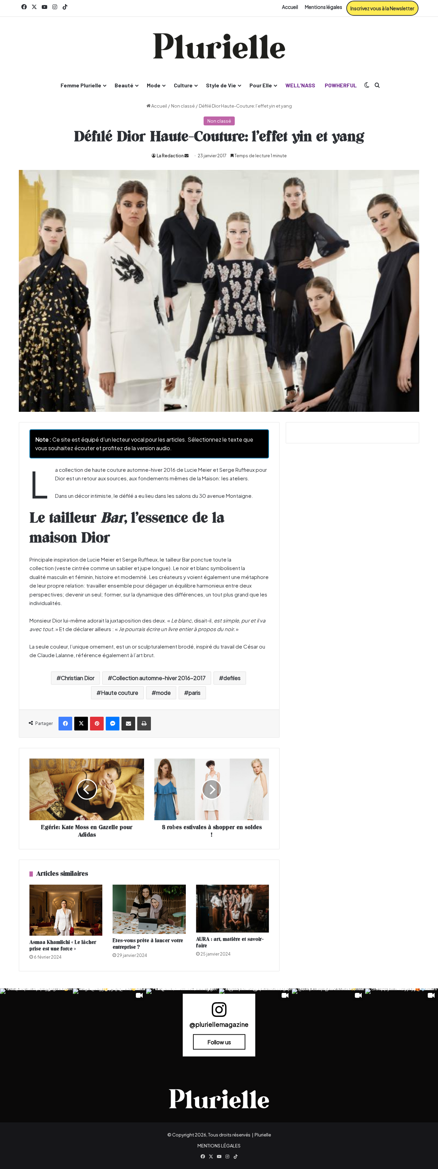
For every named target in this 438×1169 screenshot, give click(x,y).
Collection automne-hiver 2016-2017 (159, 677)
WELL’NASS (300, 85)
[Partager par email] (128, 723)
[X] (81, 723)
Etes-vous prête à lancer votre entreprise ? (148, 944)
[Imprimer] (144, 723)
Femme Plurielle (81, 85)
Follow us (219, 1041)
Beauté (124, 85)
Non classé (183, 106)
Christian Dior (77, 677)
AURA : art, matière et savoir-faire (229, 942)
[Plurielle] (219, 45)
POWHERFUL (341, 85)
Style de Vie (221, 85)
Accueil (290, 7)
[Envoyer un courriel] (186, 155)
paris (195, 692)
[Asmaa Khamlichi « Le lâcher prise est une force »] (65, 910)
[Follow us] (219, 1013)
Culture (183, 85)
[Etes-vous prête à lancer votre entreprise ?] (149, 909)
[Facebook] (65, 723)
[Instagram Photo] (36, 1024)
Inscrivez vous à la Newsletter (382, 8)
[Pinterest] (97, 723)
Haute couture (119, 692)
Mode (153, 85)
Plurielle (263, 1134)
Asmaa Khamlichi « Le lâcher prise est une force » (62, 945)
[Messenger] (112, 723)
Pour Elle (260, 85)
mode (163, 692)
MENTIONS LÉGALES (219, 1145)
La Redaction (170, 155)
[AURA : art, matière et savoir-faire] (232, 909)
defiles (232, 677)
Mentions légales (323, 7)
